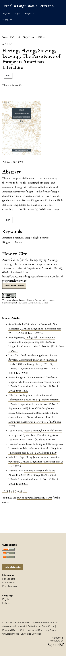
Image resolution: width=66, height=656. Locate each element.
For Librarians (9, 586)
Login (17, 13)
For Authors (8, 582)
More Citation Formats (14, 286)
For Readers (8, 579)
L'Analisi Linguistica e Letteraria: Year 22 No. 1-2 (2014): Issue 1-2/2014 (36, 346)
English (6, 599)
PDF (8, 76)
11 (20, 491)
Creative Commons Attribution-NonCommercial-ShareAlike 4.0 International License (28, 301)
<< (3, 491)
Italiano (6, 603)
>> (25, 491)
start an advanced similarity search (34, 497)
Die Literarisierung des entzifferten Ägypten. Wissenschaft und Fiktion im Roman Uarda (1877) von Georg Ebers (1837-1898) (32, 360)
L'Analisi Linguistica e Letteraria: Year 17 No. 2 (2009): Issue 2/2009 (34, 422)
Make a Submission (13, 567)
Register (6, 13)
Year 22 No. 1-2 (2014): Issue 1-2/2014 (23, 37)
